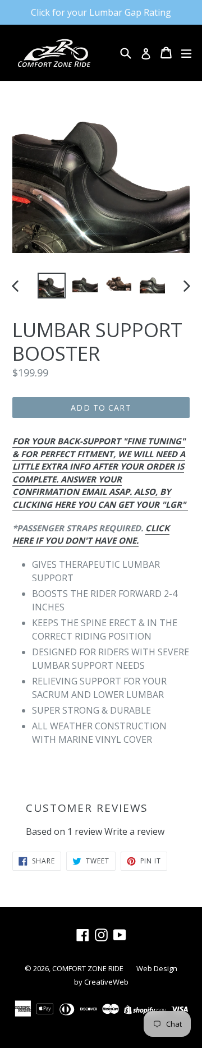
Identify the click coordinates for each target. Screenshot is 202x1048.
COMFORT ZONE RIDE (88, 968)
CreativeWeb (106, 982)
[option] (51, 285)
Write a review (134, 831)
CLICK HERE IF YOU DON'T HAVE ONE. (90, 534)
